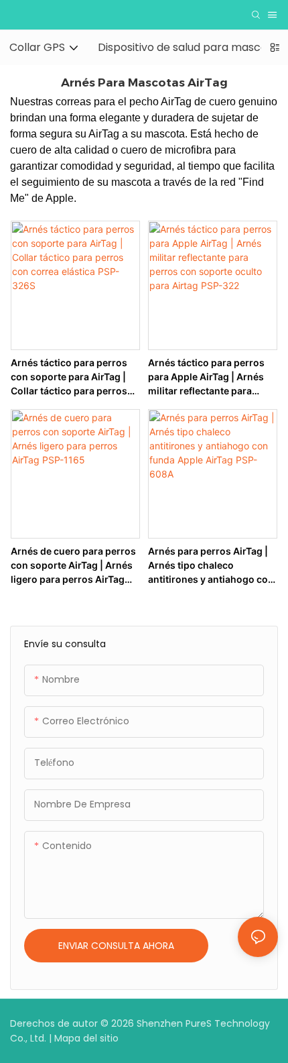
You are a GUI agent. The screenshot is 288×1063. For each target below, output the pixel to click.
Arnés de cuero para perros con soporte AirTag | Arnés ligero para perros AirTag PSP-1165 (73, 565)
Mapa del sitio (86, 1038)
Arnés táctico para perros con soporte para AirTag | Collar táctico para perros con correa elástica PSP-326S (69, 377)
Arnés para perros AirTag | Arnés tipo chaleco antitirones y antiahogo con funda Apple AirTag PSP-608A (211, 565)
